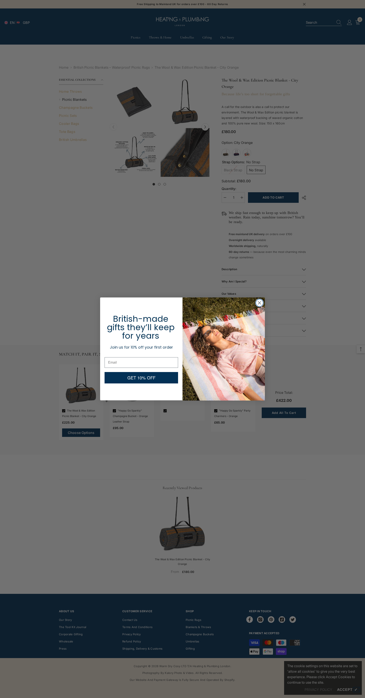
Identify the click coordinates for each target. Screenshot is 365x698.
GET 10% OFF (141, 378)
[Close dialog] (259, 303)
